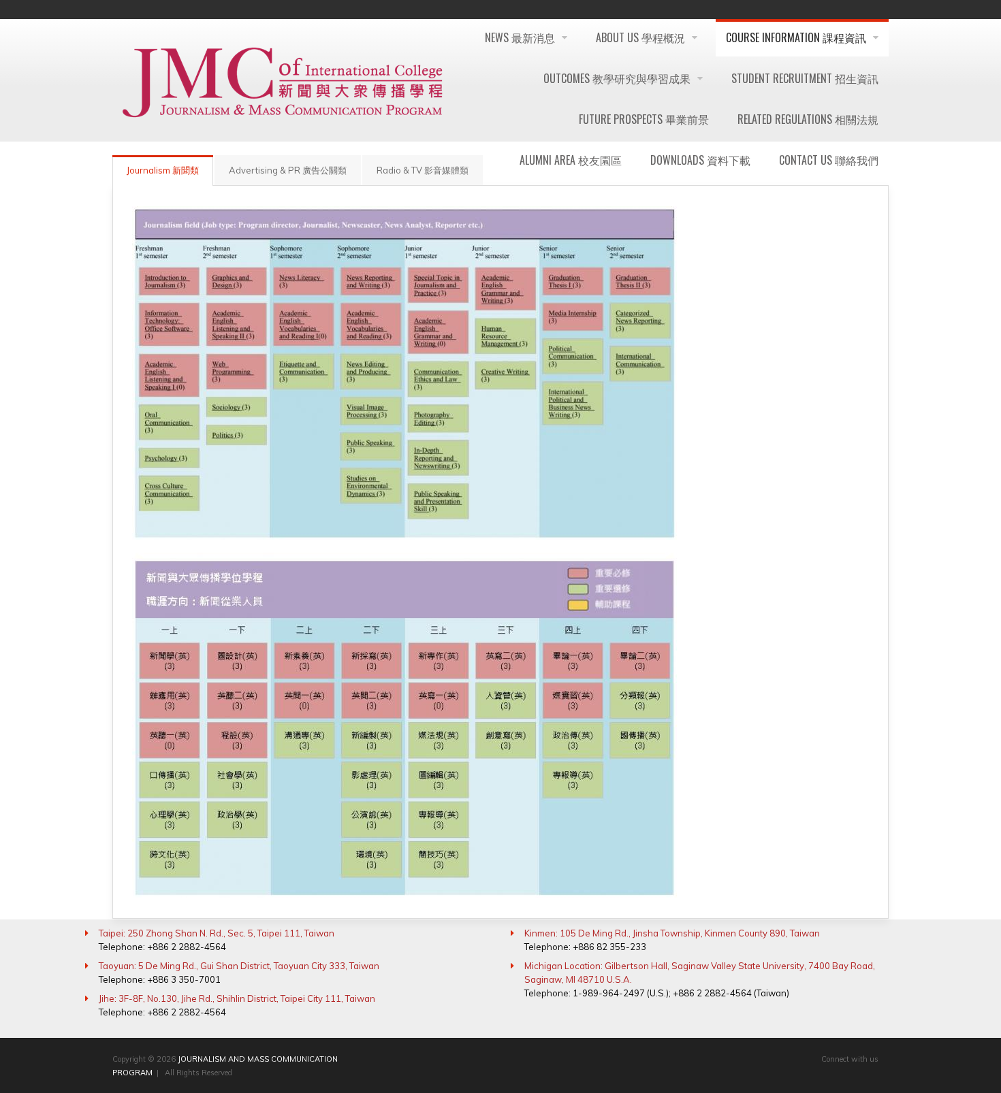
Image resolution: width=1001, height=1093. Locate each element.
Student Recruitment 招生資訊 (804, 78)
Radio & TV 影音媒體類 (422, 170)
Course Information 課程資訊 (797, 37)
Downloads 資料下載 (700, 160)
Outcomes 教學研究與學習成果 (618, 78)
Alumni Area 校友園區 (571, 160)
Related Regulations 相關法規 (807, 119)
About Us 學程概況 (642, 37)
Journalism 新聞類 (163, 170)
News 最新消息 (521, 37)
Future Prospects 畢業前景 (644, 119)
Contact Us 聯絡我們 (828, 160)
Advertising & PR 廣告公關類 (288, 170)
